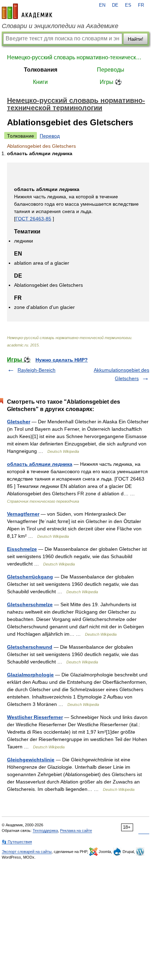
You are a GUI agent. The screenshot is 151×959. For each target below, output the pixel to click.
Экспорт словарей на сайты (27, 851)
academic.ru (27, 11)
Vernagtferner (23, 514)
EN (102, 5)
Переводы (110, 70)
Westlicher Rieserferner (35, 717)
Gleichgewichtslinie (30, 759)
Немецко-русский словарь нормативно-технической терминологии (75, 57)
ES (128, 5)
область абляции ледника (39, 464)
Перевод (50, 136)
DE (115, 5)
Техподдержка (45, 830)
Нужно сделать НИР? (61, 360)
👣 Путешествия (17, 842)
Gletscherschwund (29, 647)
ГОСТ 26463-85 (33, 218)
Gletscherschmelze (30, 604)
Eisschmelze (22, 549)
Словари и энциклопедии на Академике (60, 25)
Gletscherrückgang (30, 577)
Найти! (135, 39)
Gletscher (18, 421)
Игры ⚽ (111, 82)
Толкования (40, 70)
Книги (40, 82)
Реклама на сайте (76, 830)
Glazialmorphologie (30, 674)
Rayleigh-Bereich (36, 370)
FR (141, 5)
